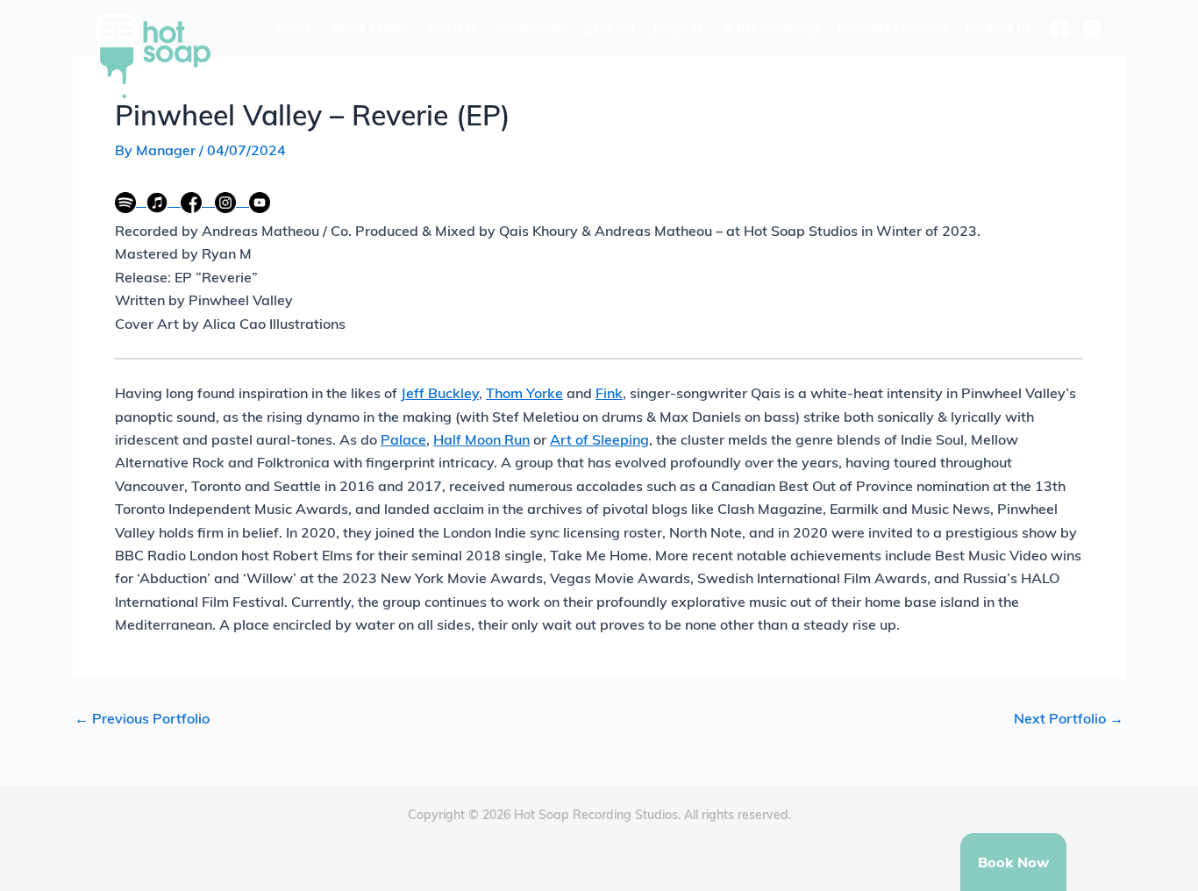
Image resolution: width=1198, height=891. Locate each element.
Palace (403, 439)
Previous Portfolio (142, 718)
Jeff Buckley (440, 393)
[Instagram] (1092, 29)
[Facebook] (1059, 29)
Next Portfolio (1068, 718)
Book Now (1013, 862)
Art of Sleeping (599, 439)
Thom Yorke (524, 393)
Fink (609, 393)
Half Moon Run (481, 439)
